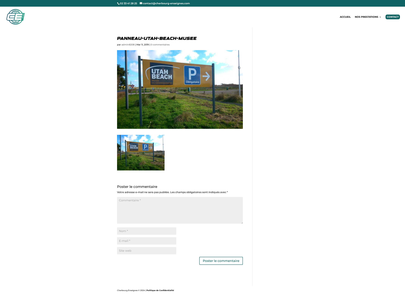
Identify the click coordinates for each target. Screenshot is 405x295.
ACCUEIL (345, 17)
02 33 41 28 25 (128, 3)
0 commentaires (160, 44)
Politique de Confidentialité (160, 290)
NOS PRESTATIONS (366, 17)
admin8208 (128, 44)
